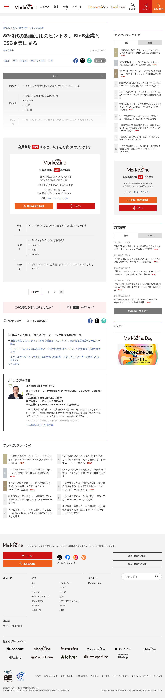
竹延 (34, 249)
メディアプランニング (69, 600)
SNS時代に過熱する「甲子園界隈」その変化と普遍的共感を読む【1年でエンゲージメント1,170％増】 (83, 509)
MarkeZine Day (95, 582)
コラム (24, 60)
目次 (55, 76)
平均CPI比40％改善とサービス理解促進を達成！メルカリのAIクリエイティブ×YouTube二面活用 (29, 486)
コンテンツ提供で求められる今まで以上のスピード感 (52, 85)
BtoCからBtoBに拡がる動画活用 (41, 95)
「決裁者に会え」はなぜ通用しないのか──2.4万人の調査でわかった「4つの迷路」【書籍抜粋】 (137, 260)
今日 (126, 42)
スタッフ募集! (67, 675)
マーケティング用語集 (13, 625)
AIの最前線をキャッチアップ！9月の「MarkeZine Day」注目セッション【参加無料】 (135, 301)
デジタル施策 (37, 600)
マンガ (63, 587)
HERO (35, 254)
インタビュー (66, 582)
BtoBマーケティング (40, 596)
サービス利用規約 (120, 675)
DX (33, 582)
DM (14, 60)
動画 (7, 60)
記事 (56, 6)
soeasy (29, 100)
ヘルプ (38, 675)
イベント (77, 6)
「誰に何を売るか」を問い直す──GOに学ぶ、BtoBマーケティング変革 (83, 497)
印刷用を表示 (14, 320)
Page (12, 85)
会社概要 (106, 675)
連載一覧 (35, 605)
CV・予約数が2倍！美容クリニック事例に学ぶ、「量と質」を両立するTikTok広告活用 (83, 473)
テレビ (63, 605)
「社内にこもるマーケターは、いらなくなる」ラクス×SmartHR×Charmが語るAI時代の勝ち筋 (30, 459)
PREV (36, 292)
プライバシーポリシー (141, 675)
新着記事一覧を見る (138, 310)
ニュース (44, 6)
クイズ (63, 591)
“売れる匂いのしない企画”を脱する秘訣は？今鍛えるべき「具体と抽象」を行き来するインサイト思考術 (83, 459)
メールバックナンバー (56, 198)
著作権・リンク (51, 675)
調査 (62, 596)
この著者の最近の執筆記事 (39, 425)
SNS (62, 609)
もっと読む (13, 363)
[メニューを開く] (6, 6)
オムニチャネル (38, 60)
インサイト (36, 591)
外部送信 (158, 675)
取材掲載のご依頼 (137, 563)
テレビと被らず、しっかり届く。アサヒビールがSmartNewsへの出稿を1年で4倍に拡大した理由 (30, 513)
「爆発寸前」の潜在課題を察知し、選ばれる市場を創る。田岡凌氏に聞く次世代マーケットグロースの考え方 (83, 486)
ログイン (77, 206)
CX (50, 60)
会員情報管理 (82, 675)
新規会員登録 (35, 206)
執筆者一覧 (36, 609)
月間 (150, 42)
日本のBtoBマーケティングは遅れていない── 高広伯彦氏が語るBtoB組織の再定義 (30, 471)
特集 (65, 6)
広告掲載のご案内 (137, 555)
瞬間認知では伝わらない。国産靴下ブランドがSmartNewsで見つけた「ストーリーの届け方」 (30, 499)
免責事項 (95, 675)
